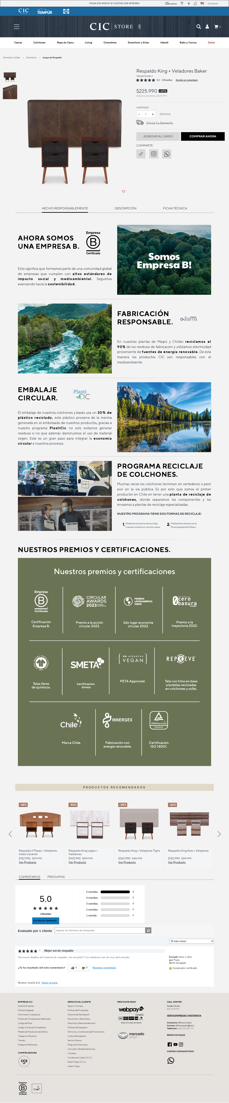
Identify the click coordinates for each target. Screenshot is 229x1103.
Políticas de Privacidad (78, 1010)
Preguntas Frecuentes (78, 1044)
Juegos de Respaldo (52, 57)
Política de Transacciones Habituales (34, 1019)
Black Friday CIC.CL (77, 1062)
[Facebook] (170, 1044)
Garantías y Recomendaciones (81, 1023)
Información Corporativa (29, 1014)
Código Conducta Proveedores (32, 1027)
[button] (207, 26)
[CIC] (23, 11)
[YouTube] (175, 1044)
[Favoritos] (124, 191)
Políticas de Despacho (77, 1027)
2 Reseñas (167, 80)
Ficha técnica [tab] (175, 208)
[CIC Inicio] (111, 26)
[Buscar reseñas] (148, 930)
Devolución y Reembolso (79, 1019)
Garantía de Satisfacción (79, 1014)
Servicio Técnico (75, 1040)
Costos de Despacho (77, 1036)
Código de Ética (25, 1023)
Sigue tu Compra (75, 1006)
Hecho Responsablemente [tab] (65, 208)
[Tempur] (45, 11)
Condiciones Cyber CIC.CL (80, 1057)
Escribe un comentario (187, 80)
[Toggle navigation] (17, 26)
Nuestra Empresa (26, 1006)
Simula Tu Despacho (159, 122)
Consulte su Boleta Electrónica (81, 1049)
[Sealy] (66, 11)
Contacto (72, 1053)
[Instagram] (181, 1044)
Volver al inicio (50, 982)
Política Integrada (26, 1010)
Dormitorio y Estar (11, 57)
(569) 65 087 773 (185, 1028)
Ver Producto (27, 862)
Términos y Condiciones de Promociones (86, 1032)
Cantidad (142, 107)
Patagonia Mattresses (27, 1044)
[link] (211, 42)
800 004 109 (173, 1009)
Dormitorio (31, 57)
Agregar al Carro (158, 136)
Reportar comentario (104, 967)
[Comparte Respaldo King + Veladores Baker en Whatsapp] (168, 153)
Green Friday (74, 1066)
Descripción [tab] (126, 208)
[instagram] (155, 153)
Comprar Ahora (202, 136)
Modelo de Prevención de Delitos (33, 1032)
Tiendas (21, 1040)
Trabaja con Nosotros (27, 1036)
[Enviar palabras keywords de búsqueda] (199, 26)
